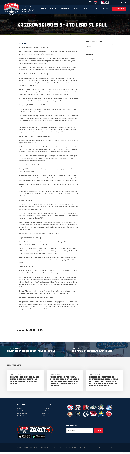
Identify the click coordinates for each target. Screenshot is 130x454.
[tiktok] (125, 2)
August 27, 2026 (15, 374)
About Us (20, 408)
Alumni (105, 9)
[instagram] (121, 2)
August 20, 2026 (55, 374)
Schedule (52, 9)
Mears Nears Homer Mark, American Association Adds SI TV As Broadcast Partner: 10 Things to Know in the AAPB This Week (65, 381)
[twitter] (117, 2)
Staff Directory (46, 411)
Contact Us (20, 411)
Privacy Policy (21, 415)
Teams (43, 9)
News (85, 9)
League (94, 9)
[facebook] (113, 2)
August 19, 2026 (94, 374)
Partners (44, 415)
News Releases (22, 413)
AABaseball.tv (119, 9)
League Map (45, 413)
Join (99, 431)
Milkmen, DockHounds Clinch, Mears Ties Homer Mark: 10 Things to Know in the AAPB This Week (25, 380)
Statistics (65, 9)
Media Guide (45, 408)
